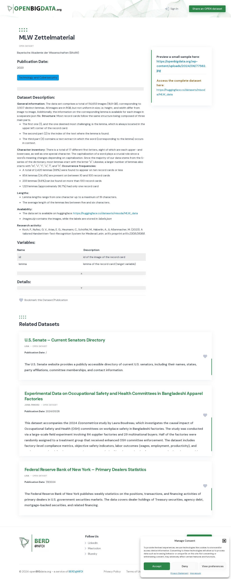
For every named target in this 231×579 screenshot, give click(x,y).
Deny (185, 566)
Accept (156, 566)
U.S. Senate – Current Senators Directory (65, 340)
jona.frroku (32, 405)
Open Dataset (26, 46)
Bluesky (92, 554)
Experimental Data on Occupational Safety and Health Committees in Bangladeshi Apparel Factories (114, 396)
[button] (224, 540)
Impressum (195, 573)
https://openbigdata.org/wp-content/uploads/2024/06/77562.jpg (181, 66)
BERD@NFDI (76, 571)
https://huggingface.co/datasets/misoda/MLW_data (105, 213)
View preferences (213, 566)
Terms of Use (134, 571)
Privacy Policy (112, 571)
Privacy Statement (179, 573)
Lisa (27, 346)
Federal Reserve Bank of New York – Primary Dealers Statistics (85, 469)
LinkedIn (93, 543)
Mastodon (94, 548)
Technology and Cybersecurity (38, 77)
